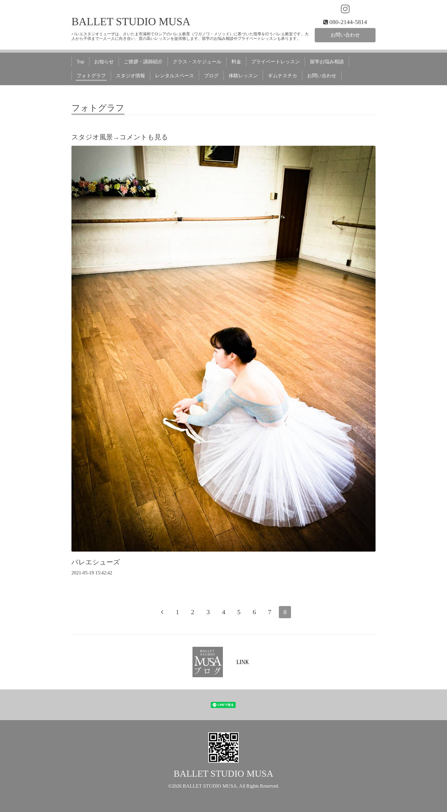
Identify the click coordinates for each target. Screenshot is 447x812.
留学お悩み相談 (327, 61)
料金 (236, 61)
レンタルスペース (174, 75)
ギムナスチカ (282, 75)
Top (80, 61)
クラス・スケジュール (197, 61)
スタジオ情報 (130, 75)
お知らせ (104, 61)
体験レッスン (243, 75)
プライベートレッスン (275, 61)
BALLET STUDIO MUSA (130, 22)
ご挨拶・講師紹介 (143, 61)
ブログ (211, 75)
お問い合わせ (345, 34)
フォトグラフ (91, 75)
